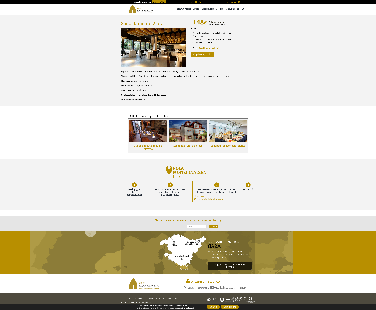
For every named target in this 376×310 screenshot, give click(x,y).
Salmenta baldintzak (169, 298)
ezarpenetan (187, 308)
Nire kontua (231, 2)
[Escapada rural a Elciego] (188, 121)
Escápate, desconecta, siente (228, 146)
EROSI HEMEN (159, 1)
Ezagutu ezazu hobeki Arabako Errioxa (230, 266)
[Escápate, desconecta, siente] (228, 121)
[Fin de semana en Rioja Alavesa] (148, 121)
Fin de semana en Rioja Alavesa (148, 147)
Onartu (213, 307)
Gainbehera (230, 307)
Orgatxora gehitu (202, 54)
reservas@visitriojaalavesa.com (210, 199)
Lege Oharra (125, 298)
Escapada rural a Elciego (188, 146)
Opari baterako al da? (209, 48)
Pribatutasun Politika (139, 298)
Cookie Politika (154, 298)
